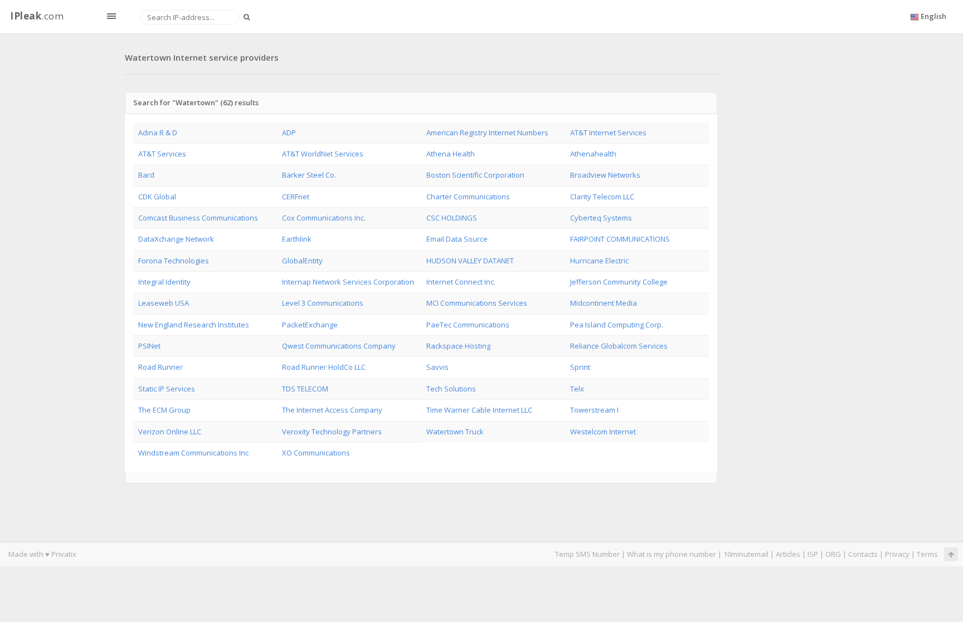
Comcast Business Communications (198, 218)
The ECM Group (164, 410)
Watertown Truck (455, 432)
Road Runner (160, 367)
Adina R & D (157, 133)
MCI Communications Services (476, 303)
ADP (289, 133)
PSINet (149, 346)
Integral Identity (164, 282)
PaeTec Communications (467, 325)
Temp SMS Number (587, 554)
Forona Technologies (173, 261)
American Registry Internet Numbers (487, 133)
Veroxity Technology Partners (332, 432)
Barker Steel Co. (309, 175)
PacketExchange (310, 325)
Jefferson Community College (619, 282)
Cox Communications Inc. (324, 218)
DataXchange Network (176, 239)
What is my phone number (671, 554)
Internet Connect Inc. (460, 282)
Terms (927, 554)
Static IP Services (166, 389)
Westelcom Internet (603, 432)
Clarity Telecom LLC (602, 197)
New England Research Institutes (193, 325)
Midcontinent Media (603, 303)
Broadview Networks (605, 175)
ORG (833, 554)
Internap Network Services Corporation (348, 282)
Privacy (897, 554)
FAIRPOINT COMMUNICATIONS (620, 239)
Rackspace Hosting (458, 346)
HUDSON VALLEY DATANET (470, 261)
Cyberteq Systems (601, 218)
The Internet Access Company (332, 410)
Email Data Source (457, 239)
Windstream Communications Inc (193, 453)
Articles (788, 554)
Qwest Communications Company (339, 346)
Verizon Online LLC (169, 432)
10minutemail (746, 554)
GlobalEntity (302, 261)
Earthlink (297, 239)
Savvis (437, 367)
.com (37, 15)
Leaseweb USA (163, 303)
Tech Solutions (451, 389)
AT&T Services (162, 154)
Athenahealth (593, 154)
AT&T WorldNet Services (322, 154)
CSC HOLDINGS (451, 218)
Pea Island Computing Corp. (616, 325)
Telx (577, 389)
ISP (813, 554)
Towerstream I (594, 410)
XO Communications (316, 453)
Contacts (863, 554)
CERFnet (295, 197)
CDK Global (157, 197)
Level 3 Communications (322, 303)
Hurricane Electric (599, 261)
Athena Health (450, 154)
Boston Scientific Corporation (475, 175)
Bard (146, 175)
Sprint (580, 367)
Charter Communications (468, 197)
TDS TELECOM (305, 389)
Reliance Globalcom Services (619, 346)
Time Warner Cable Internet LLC (479, 410)
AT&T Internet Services (608, 133)
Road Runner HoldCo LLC (324, 367)
